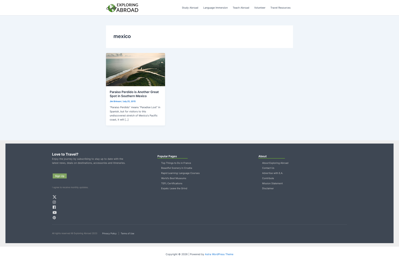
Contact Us (268, 167)
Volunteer (259, 7)
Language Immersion (215, 7)
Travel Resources (280, 7)
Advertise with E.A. (272, 173)
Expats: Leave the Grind (174, 188)
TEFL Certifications (171, 183)
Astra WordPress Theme (219, 254)
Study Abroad (190, 7)
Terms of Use (127, 233)
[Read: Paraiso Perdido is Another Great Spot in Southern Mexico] (135, 69)
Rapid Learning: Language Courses (180, 173)
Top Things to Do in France (176, 162)
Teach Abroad (241, 7)
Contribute (268, 178)
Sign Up (59, 176)
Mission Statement (272, 183)
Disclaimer (268, 188)
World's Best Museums (173, 178)
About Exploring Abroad (275, 162)
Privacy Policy (109, 233)
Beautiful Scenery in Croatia (176, 167)
